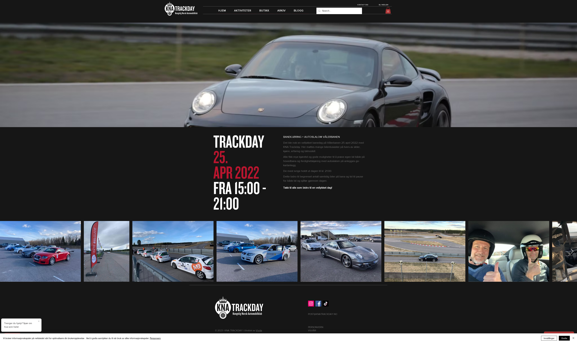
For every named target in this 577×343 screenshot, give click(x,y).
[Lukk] (573, 338)
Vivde (259, 330)
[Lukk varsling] (39, 321)
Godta (564, 338)
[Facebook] (318, 303)
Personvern (155, 338)
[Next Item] (572, 251)
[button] (388, 10)
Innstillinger (549, 338)
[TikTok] (326, 303)
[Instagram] (311, 303)
